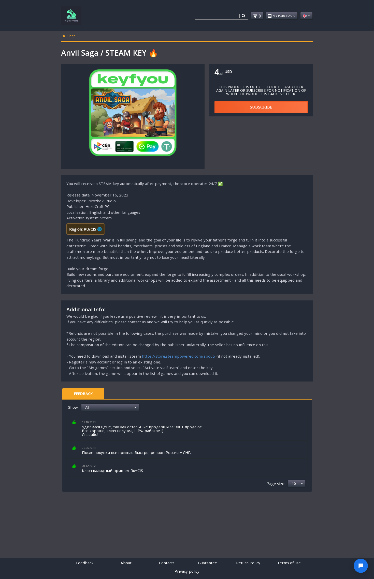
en (306, 16)
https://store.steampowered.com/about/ (178, 356)
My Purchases (284, 16)
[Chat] (361, 566)
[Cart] (255, 16)
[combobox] (217, 16)
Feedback (83, 393)
